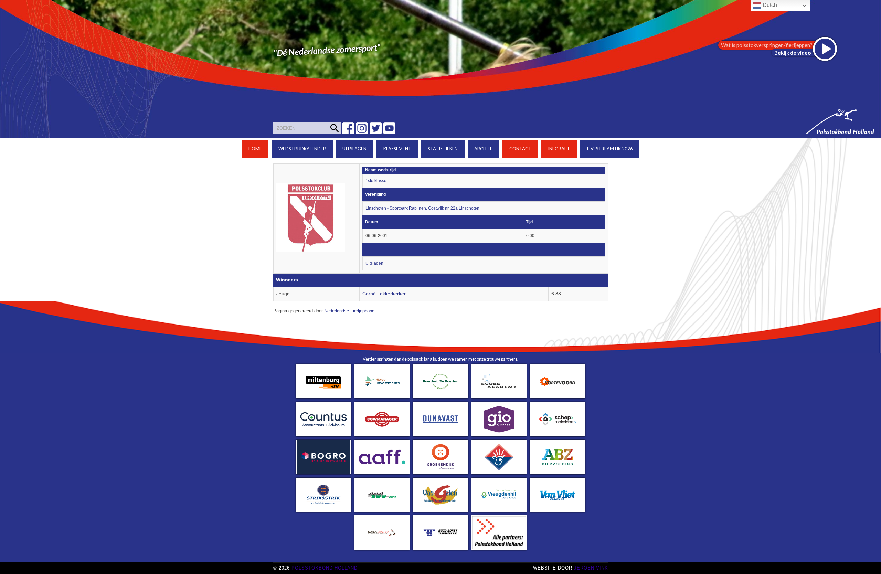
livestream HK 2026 (610, 148)
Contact (520, 148)
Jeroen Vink (591, 568)
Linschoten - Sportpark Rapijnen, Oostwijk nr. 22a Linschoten (422, 208)
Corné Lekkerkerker (384, 293)
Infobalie (559, 148)
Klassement (397, 148)
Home (255, 148)
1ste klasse (375, 180)
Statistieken (443, 148)
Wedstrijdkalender (302, 148)
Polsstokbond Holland (324, 568)
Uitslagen (354, 148)
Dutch (769, 5)
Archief (483, 148)
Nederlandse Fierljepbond (349, 311)
